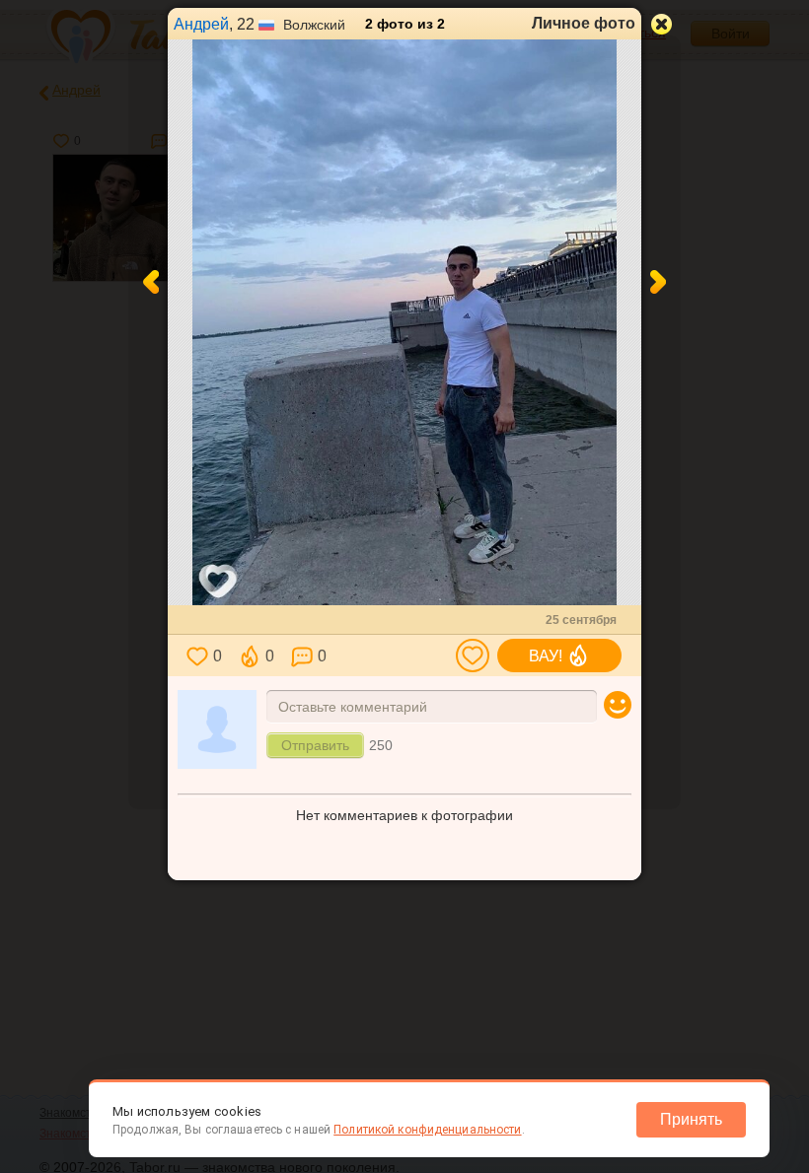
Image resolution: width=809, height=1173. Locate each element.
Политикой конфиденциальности (427, 1130)
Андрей (201, 24)
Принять (691, 1119)
